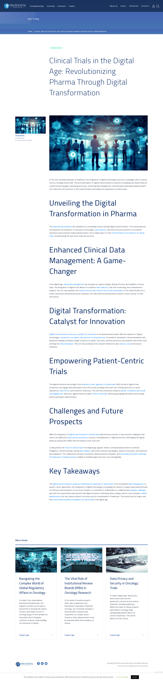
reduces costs (125, 343)
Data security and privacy (77, 437)
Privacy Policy (143, 665)
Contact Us (145, 5)
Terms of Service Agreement (127, 665)
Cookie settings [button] (122, 677)
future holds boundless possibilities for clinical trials (73, 499)
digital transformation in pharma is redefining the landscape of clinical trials (83, 484)
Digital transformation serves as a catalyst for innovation (72, 334)
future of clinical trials (74, 447)
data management (136, 484)
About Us (113, 5)
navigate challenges (138, 490)
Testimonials (133, 5)
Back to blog (33, 19)
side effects (64, 390)
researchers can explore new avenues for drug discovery (83, 337)
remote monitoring (99, 393)
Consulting (51, 6)
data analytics (100, 230)
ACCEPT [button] (134, 677)
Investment (61, 6)
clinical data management (74, 284)
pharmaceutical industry (62, 226)
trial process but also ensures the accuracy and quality (101, 290)
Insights (72, 6)
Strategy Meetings (37, 6)
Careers (123, 5)
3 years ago (24, 635)
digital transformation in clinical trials (84, 434)
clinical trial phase (67, 343)
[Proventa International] (15, 6)
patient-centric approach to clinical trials (99, 384)
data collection (102, 287)
